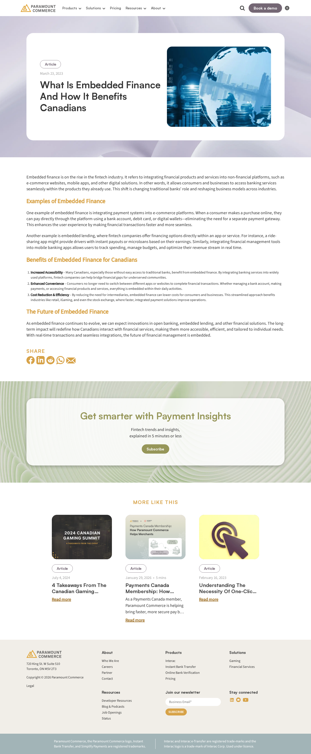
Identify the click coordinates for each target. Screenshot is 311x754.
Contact (107, 678)
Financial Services (242, 666)
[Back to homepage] (38, 8)
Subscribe (155, 449)
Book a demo (265, 8)
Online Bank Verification (182, 672)
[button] (71, 8)
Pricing (115, 8)
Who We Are (110, 661)
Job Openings (112, 712)
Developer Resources (117, 700)
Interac (170, 661)
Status (106, 718)
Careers (107, 666)
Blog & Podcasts (113, 706)
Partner (107, 672)
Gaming (234, 661)
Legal (30, 686)
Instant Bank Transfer (180, 666)
